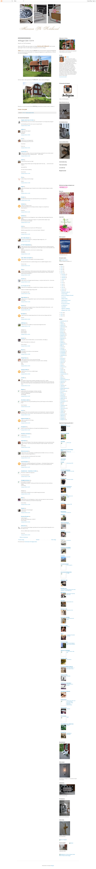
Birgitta (22, 389)
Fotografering (62, 355)
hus (61, 368)
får (60, 356)
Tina (22, 177)
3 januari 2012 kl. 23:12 (25, 436)
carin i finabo (63, 459)
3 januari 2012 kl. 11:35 (25, 253)
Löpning (61, 386)
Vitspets (22, 508)
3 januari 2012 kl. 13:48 (25, 293)
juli (62, 280)
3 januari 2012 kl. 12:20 (25, 275)
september (63, 277)
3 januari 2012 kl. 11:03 (25, 222)
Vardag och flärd (24, 369)
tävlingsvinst (62, 414)
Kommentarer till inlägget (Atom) (31, 541)
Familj (61, 348)
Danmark (62, 346)
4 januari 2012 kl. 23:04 (25, 534)
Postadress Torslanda (25, 433)
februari (63, 289)
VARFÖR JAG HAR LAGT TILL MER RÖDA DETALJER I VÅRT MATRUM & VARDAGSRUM (71, 702)
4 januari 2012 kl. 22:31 (25, 512)
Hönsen (61, 371)
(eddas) (22, 129)
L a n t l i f (62, 539)
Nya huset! (68, 556)
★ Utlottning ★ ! (64, 305)
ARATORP (63, 441)
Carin (22, 226)
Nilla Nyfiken (63, 592)
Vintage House (24, 357)
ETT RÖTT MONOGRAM (26, 244)
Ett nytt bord (69, 540)
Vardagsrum (62, 419)
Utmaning (62, 416)
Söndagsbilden (63, 401)
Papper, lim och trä (70, 610)
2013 (62, 271)
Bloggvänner (62, 335)
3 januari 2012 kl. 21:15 (25, 385)
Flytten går (68, 426)
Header (61, 365)
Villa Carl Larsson (24, 451)
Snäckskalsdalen (64, 642)
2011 (62, 312)
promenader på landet (65, 617)
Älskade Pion (63, 732)
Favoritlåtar (62, 349)
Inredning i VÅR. (69, 504)
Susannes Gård (64, 658)
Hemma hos (62, 366)
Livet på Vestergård (65, 564)
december (63, 274)
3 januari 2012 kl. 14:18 (25, 301)
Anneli (22, 159)
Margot (22, 349)
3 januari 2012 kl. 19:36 (25, 354)
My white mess (64, 588)
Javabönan (63, 514)
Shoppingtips (62, 396)
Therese (22, 305)
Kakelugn (62, 378)
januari (62, 290)
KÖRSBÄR (63, 531)
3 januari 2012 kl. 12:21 (25, 281)
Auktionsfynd (62, 326)
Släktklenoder (63, 398)
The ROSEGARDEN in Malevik (67, 666)
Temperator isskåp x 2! (65, 292)
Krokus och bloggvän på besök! (67, 295)
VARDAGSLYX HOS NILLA (66, 683)
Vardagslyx (62, 418)
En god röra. (69, 548)
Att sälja (68, 573)
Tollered (61, 406)
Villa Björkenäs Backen (65, 691)
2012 (62, 272)
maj (62, 284)
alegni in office (63, 425)
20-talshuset (23, 426)
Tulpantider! (63, 306)
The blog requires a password (66, 512)
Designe (22, 197)
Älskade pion (23, 151)
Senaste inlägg (21, 539)
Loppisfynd (62, 385)
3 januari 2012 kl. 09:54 (25, 125)
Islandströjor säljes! (70, 479)
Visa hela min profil (63, 76)
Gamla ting (62, 361)
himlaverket (23, 525)
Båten (61, 345)
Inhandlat (62, 372)
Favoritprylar (62, 353)
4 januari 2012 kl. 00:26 (25, 447)
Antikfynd (62, 323)
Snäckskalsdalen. (24, 461)
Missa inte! (68, 523)
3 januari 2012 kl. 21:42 (25, 406)
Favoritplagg (62, 352)
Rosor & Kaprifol (64, 625)
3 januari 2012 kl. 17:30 (25, 326)
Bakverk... (68, 626)
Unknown (23, 204)
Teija (22, 269)
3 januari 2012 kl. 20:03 (25, 365)
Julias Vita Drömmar (65, 522)
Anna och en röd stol (65, 433)
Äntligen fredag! (64, 298)
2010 (62, 314)
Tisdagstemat (62, 405)
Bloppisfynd (62, 338)
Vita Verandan (63, 716)
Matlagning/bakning (64, 388)
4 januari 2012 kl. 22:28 (25, 504)
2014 (62, 269)
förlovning (62, 358)
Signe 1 (62, 633)
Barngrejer (62, 329)
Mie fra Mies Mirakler (25, 237)
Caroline (22, 377)
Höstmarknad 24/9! (70, 463)
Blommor (62, 336)
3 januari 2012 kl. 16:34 (25, 319)
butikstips (62, 342)
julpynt (61, 376)
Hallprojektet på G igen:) (66, 300)
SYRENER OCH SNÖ (70, 471)
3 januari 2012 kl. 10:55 (25, 193)
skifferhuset (23, 323)
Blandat (61, 332)
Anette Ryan (23, 440)
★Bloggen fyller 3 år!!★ (65, 310)
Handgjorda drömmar (25, 480)
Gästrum (62, 362)
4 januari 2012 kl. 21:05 (25, 494)
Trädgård (62, 411)
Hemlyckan (63, 503)
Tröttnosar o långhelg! (65, 308)
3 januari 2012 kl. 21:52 (25, 414)
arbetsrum (62, 325)
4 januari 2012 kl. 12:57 (25, 467)
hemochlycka (63, 511)
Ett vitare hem (63, 478)
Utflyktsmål (62, 415)
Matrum (61, 389)
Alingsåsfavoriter (63, 321)
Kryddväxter (62, 381)
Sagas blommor (24, 297)
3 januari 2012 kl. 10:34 (25, 155)
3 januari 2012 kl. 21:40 (25, 396)
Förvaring (62, 359)
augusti (63, 279)
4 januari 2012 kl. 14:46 (25, 476)
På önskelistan (63, 391)
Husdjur (61, 369)
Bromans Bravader (25, 516)
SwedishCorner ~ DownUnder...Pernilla (28, 471)
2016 (62, 266)
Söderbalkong (69, 659)
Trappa (61, 409)
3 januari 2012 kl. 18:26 (25, 346)
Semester (62, 395)
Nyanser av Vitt (64, 609)
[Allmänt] (71, 843)
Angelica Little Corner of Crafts (27, 120)
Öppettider (68, 708)
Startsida (37, 539)
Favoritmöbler (63, 351)
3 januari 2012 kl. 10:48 (25, 182)
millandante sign (64, 580)
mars (62, 287)
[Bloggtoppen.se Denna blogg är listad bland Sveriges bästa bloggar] (68, 855)
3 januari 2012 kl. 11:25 (25, 234)
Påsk (61, 392)
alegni (22, 186)
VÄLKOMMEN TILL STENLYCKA (67, 724)
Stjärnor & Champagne (65, 650)
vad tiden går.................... (71, 451)
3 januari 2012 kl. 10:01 (25, 147)
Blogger (52, 865)
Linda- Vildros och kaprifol (26, 257)
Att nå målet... (63, 460)
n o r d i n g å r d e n (25, 285)
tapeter (61, 402)
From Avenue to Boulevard (66, 486)
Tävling (61, 412)
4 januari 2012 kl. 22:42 (25, 521)
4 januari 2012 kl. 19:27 (25, 487)
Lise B (22, 410)
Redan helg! (69, 487)
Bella (22, 497)
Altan (61, 322)
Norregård (23, 313)
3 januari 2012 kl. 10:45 (25, 173)
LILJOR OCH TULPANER (66, 547)
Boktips (61, 339)
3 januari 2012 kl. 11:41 (25, 265)
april (62, 285)
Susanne (23, 278)
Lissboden (63, 555)
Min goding (68, 532)
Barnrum (62, 331)
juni (62, 282)
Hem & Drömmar (64, 494)
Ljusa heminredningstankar (66, 572)
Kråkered (62, 382)
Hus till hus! (63, 297)
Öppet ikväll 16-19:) (70, 601)
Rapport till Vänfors (25, 418)
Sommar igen (69, 442)
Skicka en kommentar (24, 537)
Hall (61, 363)
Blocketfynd (62, 333)
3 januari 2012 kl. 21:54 (25, 429)
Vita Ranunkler (64, 707)
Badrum (61, 328)
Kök (61, 384)
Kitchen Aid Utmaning (64, 379)
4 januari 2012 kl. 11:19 (25, 457)
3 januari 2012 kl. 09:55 (25, 134)
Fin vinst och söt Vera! (65, 303)
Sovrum (61, 399)
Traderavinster (63, 408)
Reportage (62, 393)
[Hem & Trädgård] (63, 839)
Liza (22, 138)
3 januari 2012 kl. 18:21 (25, 334)
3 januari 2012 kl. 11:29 (25, 241)
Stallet (68, 717)
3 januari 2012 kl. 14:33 (25, 309)
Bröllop (61, 341)
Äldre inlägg (53, 539)
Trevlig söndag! (64, 293)
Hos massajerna (69, 565)
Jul (60, 375)
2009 (62, 315)
